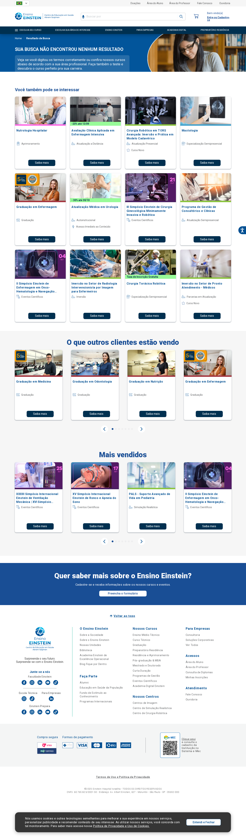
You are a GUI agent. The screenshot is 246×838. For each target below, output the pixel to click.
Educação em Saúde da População (101, 687)
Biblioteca (86, 650)
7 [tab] (132, 429)
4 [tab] (122, 429)
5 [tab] (125, 429)
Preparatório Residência (148, 650)
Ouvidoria (224, 3)
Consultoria (193, 634)
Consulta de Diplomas (199, 672)
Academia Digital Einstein (149, 686)
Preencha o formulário (123, 593)
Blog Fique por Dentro (93, 664)
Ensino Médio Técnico (146, 634)
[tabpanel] (38, 385)
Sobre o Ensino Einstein (94, 640)
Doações (135, 3)
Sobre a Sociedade (91, 634)
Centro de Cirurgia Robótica (150, 713)
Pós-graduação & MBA (147, 660)
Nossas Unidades (90, 645)
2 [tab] (116, 429)
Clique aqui (189, 739)
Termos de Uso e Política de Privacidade (123, 777)
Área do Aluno (155, 3)
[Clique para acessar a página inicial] (44, 20)
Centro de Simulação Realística (152, 708)
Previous (104, 429)
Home (18, 38)
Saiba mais (42, 162)
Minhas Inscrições (197, 677)
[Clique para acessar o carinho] (196, 16)
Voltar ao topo (124, 616)
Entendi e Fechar (204, 822)
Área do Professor (179, 3)
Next (141, 429)
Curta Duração (142, 670)
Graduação (139, 645)
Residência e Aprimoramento (151, 655)
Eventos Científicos (145, 681)
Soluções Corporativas (200, 640)
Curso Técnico (141, 640)
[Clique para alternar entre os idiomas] (22, 3)
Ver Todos (192, 645)
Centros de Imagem (145, 702)
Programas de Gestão (146, 675)
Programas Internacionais (96, 701)
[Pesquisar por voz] (83, 16)
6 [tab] (129, 429)
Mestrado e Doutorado (147, 665)
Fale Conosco (204, 3)
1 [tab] (112, 429)
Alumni (84, 682)
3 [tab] (119, 429)
